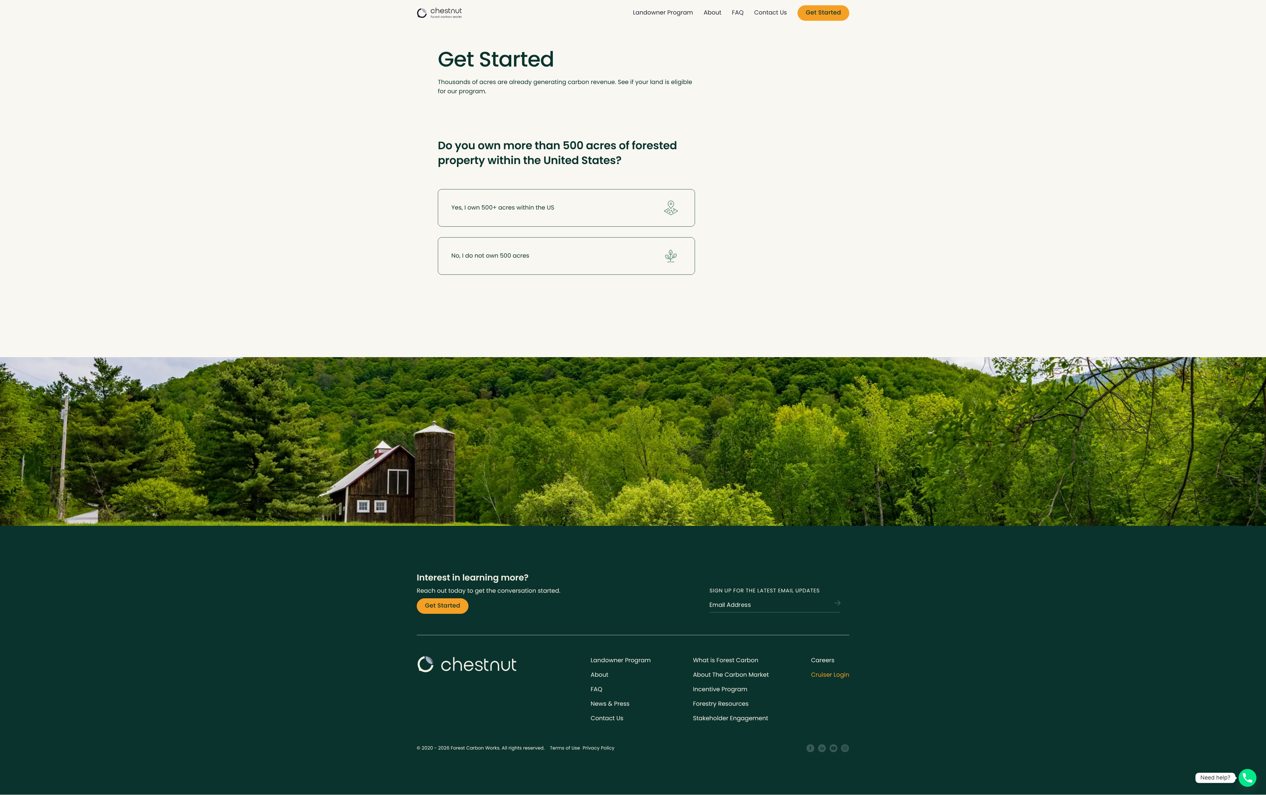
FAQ (737, 13)
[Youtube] (833, 748)
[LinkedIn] (822, 748)
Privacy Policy (599, 748)
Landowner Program (663, 13)
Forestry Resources (721, 704)
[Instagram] (845, 748)
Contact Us (770, 13)
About (712, 13)
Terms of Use (565, 748)
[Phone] (1247, 778)
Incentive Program (720, 689)
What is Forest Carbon (725, 660)
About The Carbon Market (731, 675)
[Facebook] (810, 748)
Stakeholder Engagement (730, 718)
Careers (822, 660)
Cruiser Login (830, 675)
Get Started (823, 13)
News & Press (610, 704)
